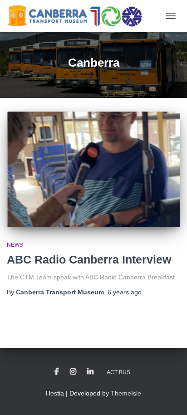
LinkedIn (90, 371)
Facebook (57, 371)
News (15, 245)
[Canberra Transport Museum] (78, 16)
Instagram (73, 371)
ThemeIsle (126, 393)
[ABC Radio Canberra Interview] (93, 169)
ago (125, 292)
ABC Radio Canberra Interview (89, 259)
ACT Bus (118, 372)
